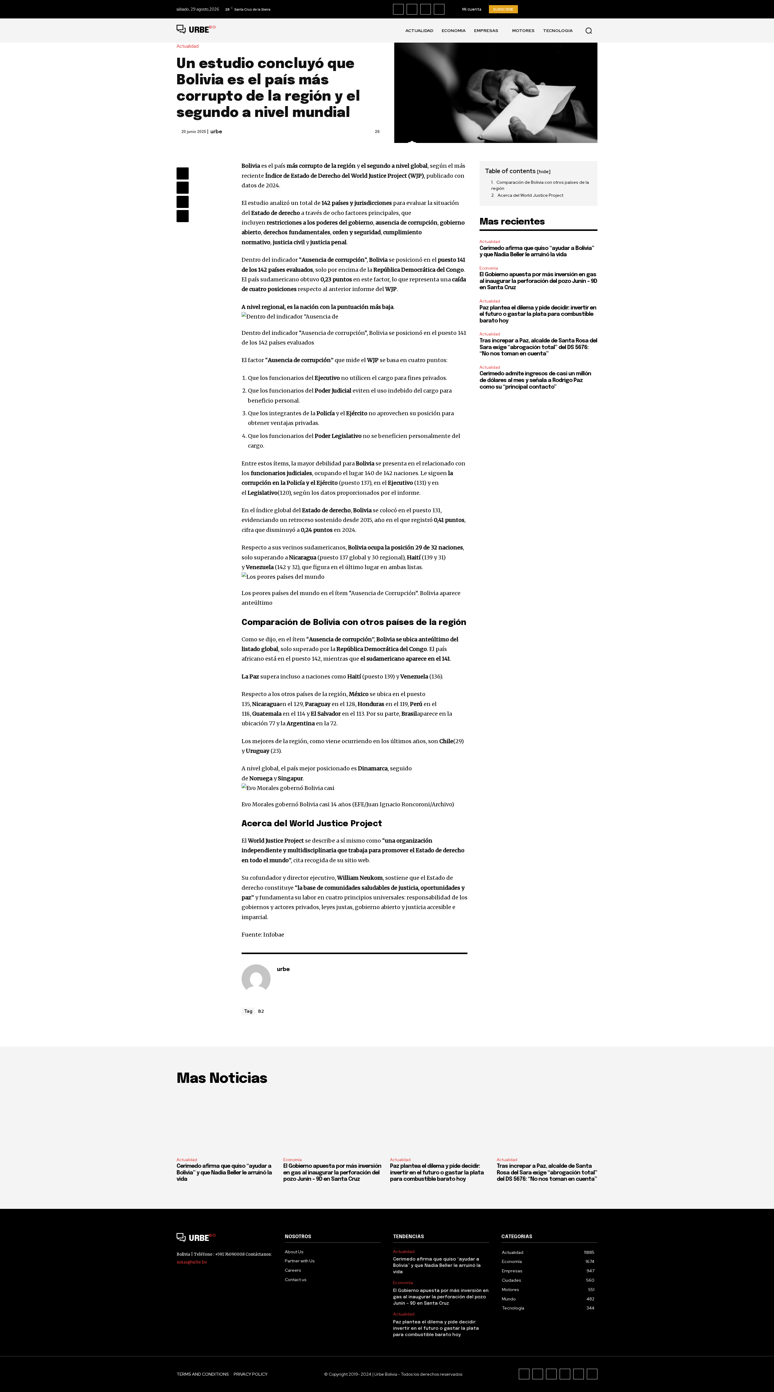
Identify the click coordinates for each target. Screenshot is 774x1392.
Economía (489, 268)
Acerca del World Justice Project (530, 195)
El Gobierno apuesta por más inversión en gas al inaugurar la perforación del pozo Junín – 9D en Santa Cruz (538, 281)
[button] (588, 30)
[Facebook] (398, 9)
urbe (216, 131)
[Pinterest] (183, 202)
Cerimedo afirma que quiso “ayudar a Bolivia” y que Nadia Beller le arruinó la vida (224, 1173)
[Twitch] (565, 1374)
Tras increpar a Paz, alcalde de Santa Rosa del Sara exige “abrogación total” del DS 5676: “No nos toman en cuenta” (538, 347)
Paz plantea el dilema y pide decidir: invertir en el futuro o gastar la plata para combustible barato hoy (538, 314)
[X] (439, 9)
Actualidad (188, 46)
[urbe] (256, 978)
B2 (261, 1011)
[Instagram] (412, 9)
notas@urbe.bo (192, 1262)
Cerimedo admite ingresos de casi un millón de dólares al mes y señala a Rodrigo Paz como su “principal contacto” (535, 380)
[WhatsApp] (183, 216)
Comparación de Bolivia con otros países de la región (540, 185)
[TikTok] (425, 9)
